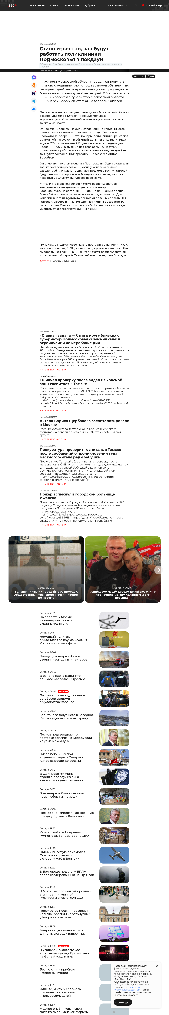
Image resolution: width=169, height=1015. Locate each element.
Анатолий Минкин (62, 261)
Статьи (54, 5)
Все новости (37, 5)
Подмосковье (71, 5)
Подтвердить (123, 1002)
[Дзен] (143, 76)
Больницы (57, 71)
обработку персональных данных (127, 988)
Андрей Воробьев (71, 71)
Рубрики (90, 5)
